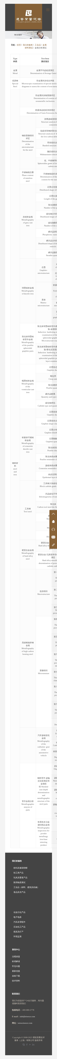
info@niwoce (25, 1016)
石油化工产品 (19, 927)
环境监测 (17, 936)
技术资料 (16, 981)
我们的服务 (28, 45)
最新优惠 (16, 971)
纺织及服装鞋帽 (20, 868)
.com (33, 1016)
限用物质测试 (19, 882)
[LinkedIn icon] (33, 1044)
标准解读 (16, 961)
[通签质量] (28, 16)
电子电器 (17, 917)
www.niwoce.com (25, 1023)
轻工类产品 (18, 873)
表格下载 (16, 976)
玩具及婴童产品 (20, 877)
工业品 (38, 45)
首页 (19, 45)
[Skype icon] (24, 1044)
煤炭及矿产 (18, 932)
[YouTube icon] (30, 1044)
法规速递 (16, 956)
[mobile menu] (47, 9)
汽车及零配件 (19, 922)
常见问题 (16, 966)
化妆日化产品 (19, 912)
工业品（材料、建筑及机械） (26, 887)
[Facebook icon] (27, 1044)
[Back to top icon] (51, 1053)
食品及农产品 (19, 892)
